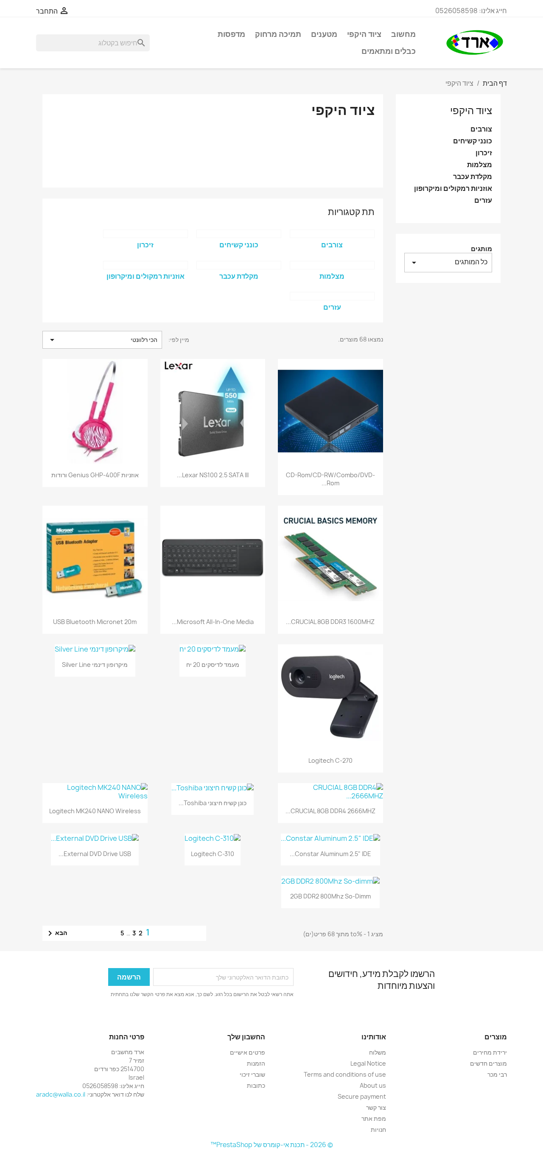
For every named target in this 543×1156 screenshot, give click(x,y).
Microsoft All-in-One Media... (213, 622)
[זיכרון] (145, 234)
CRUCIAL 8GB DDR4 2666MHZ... (330, 811)
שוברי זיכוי (252, 1074)
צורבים (481, 129)
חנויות (378, 1129)
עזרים (483, 200)
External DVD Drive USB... (95, 854)
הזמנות (256, 1063)
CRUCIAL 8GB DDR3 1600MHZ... (330, 622)
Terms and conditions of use (345, 1074)
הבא (56, 933)
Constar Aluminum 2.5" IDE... (330, 854)
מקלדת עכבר (472, 176)
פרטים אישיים (247, 1052)
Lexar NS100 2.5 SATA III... (213, 475)
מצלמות (479, 164)
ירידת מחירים (490, 1052)
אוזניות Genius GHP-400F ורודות (95, 475)
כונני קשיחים (472, 141)
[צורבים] (332, 234)
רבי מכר (497, 1074)
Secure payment (362, 1096)
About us (373, 1085)
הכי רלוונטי (102, 340)
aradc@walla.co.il (60, 1094)
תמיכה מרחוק (278, 34)
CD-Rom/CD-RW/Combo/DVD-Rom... (330, 479)
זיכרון (484, 152)
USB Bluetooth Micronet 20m (95, 622)
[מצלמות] (332, 265)
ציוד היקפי (364, 34)
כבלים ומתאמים (388, 51)
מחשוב (403, 34)
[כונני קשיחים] (238, 234)
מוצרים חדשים (488, 1063)
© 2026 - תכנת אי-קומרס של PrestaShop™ (271, 1144)
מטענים (324, 34)
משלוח (377, 1052)
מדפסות (231, 34)
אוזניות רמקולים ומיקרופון (453, 188)
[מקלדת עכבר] (238, 265)
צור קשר (376, 1107)
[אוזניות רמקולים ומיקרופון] (145, 265)
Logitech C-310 (212, 854)
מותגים (481, 248)
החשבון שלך (246, 1036)
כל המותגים (448, 262)
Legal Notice (368, 1063)
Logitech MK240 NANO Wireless (95, 811)
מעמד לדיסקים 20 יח (212, 665)
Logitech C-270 (330, 760)
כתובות (256, 1085)
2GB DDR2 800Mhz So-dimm (330, 896)
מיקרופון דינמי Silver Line (95, 665)
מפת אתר (373, 1118)
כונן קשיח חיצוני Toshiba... (212, 803)
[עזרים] (332, 296)
